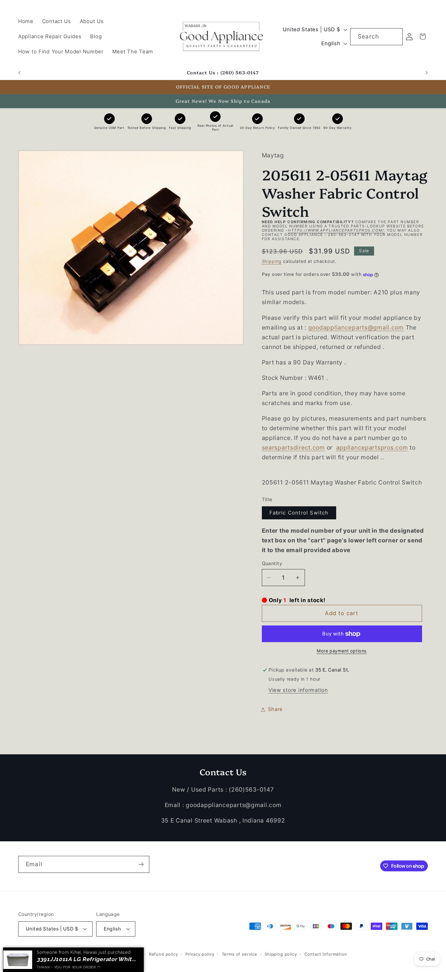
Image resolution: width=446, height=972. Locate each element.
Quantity (272, 563)
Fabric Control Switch (299, 513)
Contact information (325, 953)
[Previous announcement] (19, 73)
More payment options (342, 650)
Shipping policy (281, 953)
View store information (298, 690)
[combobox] (376, 36)
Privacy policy (200, 953)
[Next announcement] (426, 73)
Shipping (272, 261)
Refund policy (163, 953)
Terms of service (239, 953)
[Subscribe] (141, 864)
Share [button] (275, 709)
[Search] (394, 36)
